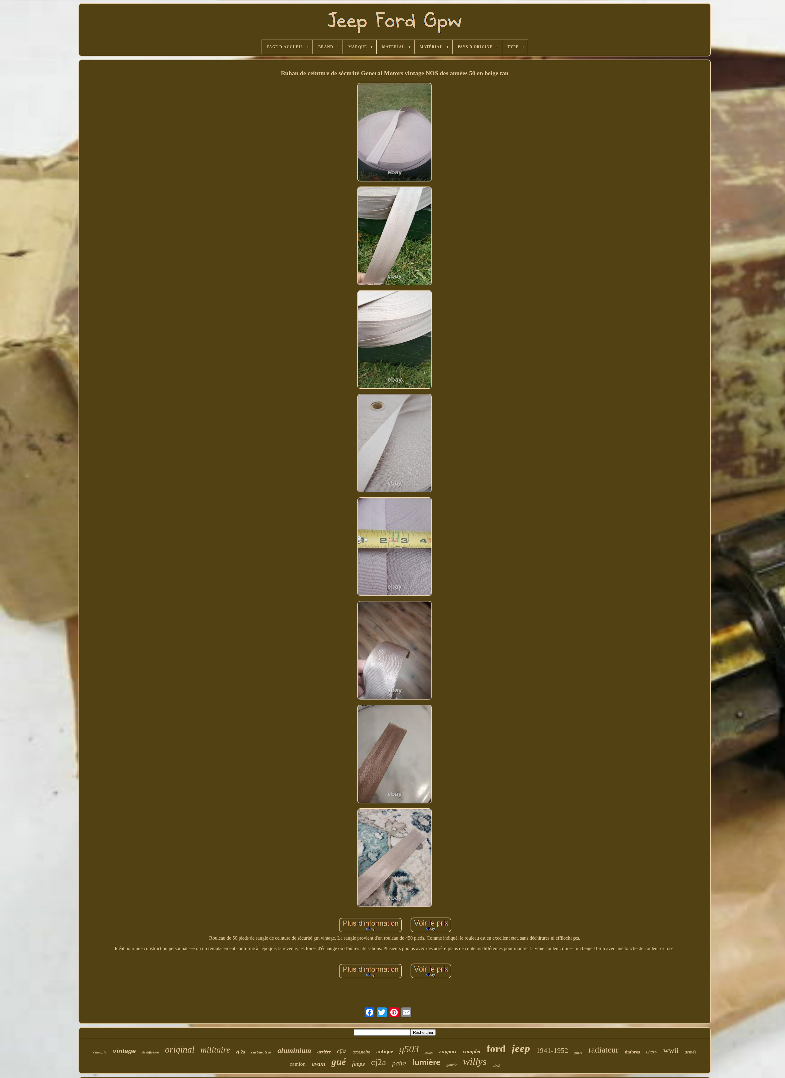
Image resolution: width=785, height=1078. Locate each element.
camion (298, 1064)
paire (399, 1063)
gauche (451, 1065)
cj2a (378, 1062)
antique (384, 1051)
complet (472, 1051)
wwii (671, 1050)
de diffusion (150, 1052)
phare (578, 1052)
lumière (426, 1062)
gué (338, 1061)
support (448, 1051)
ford (496, 1048)
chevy (651, 1051)
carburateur (261, 1052)
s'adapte (100, 1052)
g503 (409, 1048)
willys (475, 1061)
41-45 (496, 1065)
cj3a (342, 1051)
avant (318, 1064)
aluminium (294, 1050)
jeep (521, 1048)
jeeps (358, 1063)
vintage (124, 1050)
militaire (215, 1049)
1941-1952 (552, 1050)
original (179, 1049)
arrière (324, 1051)
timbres (632, 1051)
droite (429, 1053)
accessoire (361, 1052)
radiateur (603, 1049)
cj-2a (240, 1052)
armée (691, 1051)
